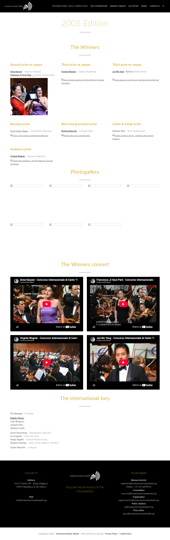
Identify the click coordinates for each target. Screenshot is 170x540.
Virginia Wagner (69, 72)
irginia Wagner (18, 156)
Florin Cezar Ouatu (19, 131)
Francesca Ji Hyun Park (21, 75)
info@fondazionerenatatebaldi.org (31, 500)
